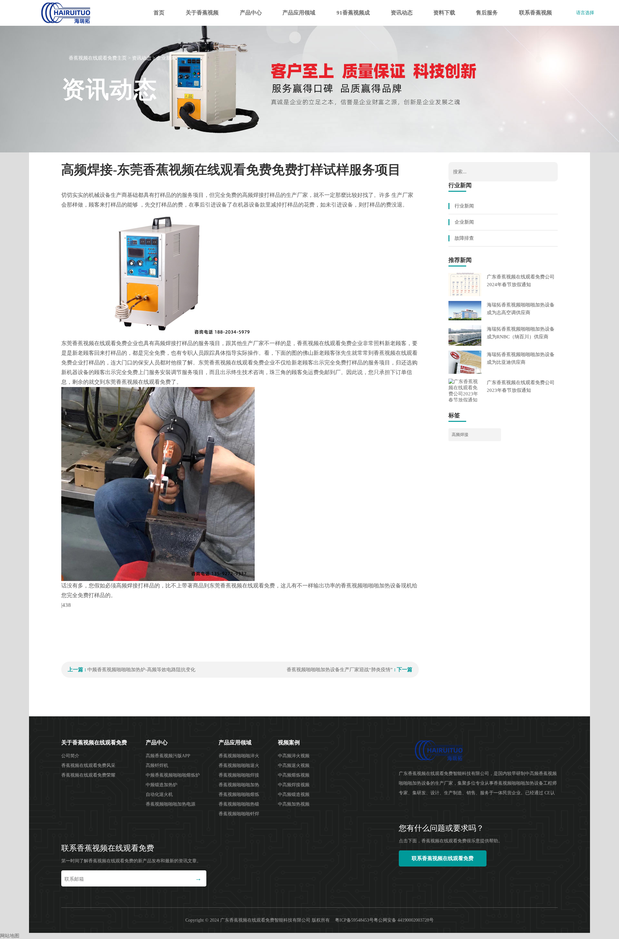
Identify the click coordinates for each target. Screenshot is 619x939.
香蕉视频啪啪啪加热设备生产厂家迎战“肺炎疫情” (340, 669)
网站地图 (9, 935)
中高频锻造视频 (294, 794)
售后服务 (487, 13)
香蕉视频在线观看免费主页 (98, 58)
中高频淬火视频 (294, 755)
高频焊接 (460, 434)
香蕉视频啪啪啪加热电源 (170, 804)
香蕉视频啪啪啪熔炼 (239, 794)
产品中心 (251, 13)
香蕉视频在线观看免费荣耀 (88, 775)
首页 (158, 13)
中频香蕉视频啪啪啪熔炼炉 (173, 775)
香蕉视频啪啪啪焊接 (239, 775)
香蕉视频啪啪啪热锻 (239, 804)
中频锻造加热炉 (161, 784)
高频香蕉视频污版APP (168, 755)
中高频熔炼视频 (294, 775)
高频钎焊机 (157, 765)
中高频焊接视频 (294, 784)
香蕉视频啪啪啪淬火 (239, 755)
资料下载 (444, 13)
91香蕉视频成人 (353, 18)
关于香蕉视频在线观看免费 (202, 18)
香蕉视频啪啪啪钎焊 (239, 813)
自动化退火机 (159, 794)
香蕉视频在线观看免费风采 (88, 765)
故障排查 (464, 238)
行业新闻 (464, 205)
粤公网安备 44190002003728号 (404, 920)
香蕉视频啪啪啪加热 (239, 784)
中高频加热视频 (294, 804)
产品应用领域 (298, 13)
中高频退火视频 (294, 765)
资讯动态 (402, 13)
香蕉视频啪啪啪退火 (239, 765)
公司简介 (70, 755)
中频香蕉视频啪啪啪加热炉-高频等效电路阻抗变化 (141, 669)
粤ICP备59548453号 (354, 920)
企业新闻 (166, 58)
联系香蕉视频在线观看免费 (535, 18)
